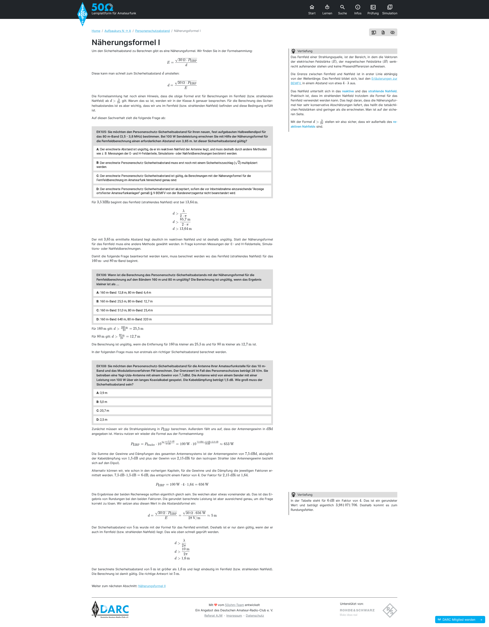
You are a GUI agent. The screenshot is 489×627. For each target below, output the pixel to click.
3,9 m (103, 393)
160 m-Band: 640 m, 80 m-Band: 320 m (125, 319)
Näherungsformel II (152, 586)
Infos (357, 9)
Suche (342, 9)
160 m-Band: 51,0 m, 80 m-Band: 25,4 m (126, 310)
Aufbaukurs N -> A (117, 31)
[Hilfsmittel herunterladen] (383, 32)
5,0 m (103, 402)
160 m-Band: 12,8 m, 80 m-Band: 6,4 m (125, 292)
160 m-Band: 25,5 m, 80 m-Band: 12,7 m (126, 301)
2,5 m (103, 419)
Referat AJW (213, 615)
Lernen (327, 10)
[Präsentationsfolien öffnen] (374, 32)
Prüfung (373, 9)
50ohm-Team (234, 605)
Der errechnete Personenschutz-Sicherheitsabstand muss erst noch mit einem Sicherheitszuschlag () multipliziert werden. (176, 164)
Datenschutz (255, 615)
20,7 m (104, 410)
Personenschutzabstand (152, 31)
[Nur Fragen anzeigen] (392, 32)
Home (96, 31)
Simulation (389, 9)
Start (312, 9)
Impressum (234, 615)
